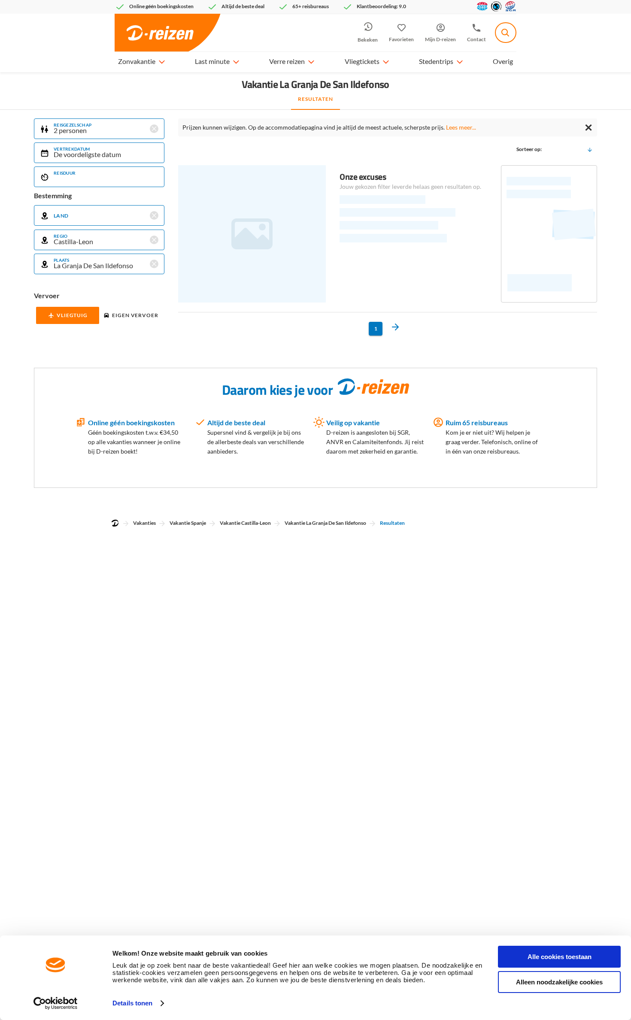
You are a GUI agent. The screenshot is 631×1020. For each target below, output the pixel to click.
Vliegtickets (362, 61)
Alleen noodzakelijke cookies (559, 982)
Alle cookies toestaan (560, 956)
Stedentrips (436, 61)
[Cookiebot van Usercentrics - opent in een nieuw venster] (55, 1003)
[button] (161, 61)
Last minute (212, 61)
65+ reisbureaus (310, 6)
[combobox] (505, 32)
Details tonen (132, 1003)
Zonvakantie (136, 61)
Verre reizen (287, 61)
